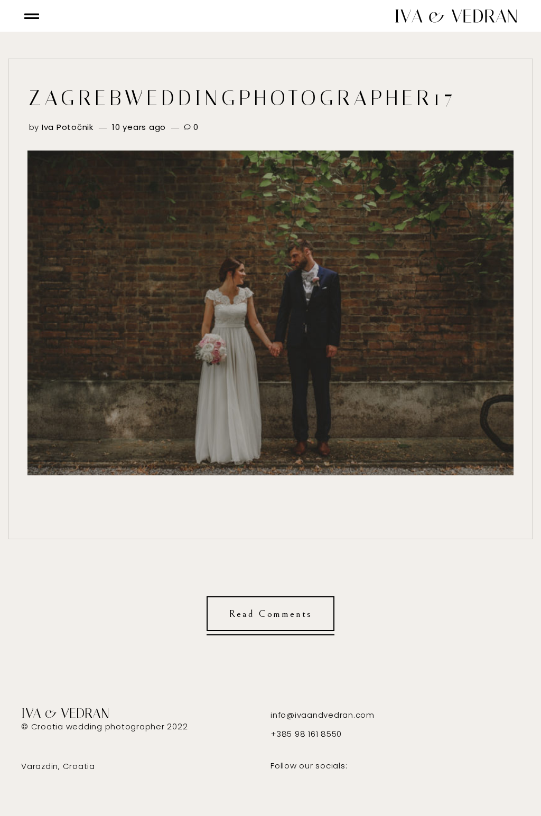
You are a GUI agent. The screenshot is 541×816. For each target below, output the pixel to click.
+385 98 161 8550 (306, 733)
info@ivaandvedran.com (322, 714)
